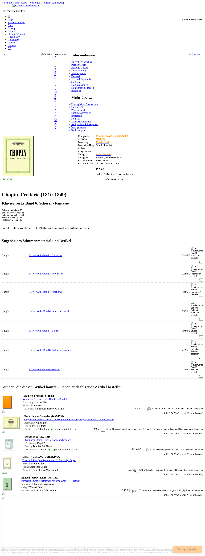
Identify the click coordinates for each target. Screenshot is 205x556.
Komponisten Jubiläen (82, 87)
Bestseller (76, 90)
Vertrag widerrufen (187, 549)
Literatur (12, 42)
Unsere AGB (78, 107)
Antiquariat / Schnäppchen (84, 124)
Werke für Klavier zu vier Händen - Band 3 (45, 399)
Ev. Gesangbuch (79, 85)
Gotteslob (76, 82)
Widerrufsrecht (78, 110)
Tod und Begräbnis (81, 79)
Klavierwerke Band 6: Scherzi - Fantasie (49, 311)
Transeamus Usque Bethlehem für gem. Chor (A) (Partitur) (50, 480)
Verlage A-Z (195, 54)
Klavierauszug (78, 70)
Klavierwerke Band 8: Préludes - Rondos (49, 350)
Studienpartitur (78, 73)
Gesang (11, 28)
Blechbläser (14, 36)
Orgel (10, 19)
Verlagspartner (78, 127)
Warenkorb (6, 2)
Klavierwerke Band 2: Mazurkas (45, 255)
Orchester (12, 31)
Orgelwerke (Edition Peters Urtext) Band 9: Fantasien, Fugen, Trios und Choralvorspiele (69, 419)
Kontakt (75, 118)
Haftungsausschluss (81, 113)
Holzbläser (13, 39)
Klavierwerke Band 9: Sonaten (44, 369)
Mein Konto (21, 2)
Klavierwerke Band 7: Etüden (44, 330)
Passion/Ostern (78, 64)
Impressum (76, 115)
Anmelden (57, 2)
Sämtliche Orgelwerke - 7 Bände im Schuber (48, 440)
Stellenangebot (78, 130)
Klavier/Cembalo (16, 22)
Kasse (47, 2)
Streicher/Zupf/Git (17, 34)
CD (9, 48)
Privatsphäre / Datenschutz (84, 104)
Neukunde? (35, 2)
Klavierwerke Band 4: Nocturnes (45, 291)
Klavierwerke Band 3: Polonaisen (46, 273)
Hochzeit (75, 76)
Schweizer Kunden (81, 121)
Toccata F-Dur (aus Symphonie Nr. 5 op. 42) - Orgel (49, 460)
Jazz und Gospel (79, 67)
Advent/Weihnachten (82, 62)
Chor (10, 25)
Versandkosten (126, 174)
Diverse (12, 45)
